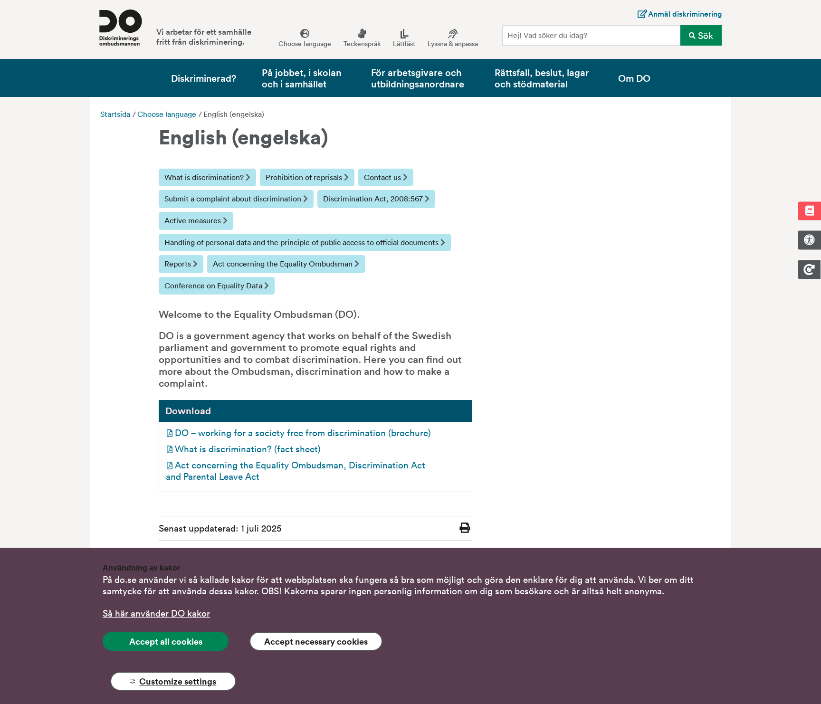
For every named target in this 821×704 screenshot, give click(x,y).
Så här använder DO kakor (156, 612)
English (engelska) (233, 114)
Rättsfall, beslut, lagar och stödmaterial (542, 78)
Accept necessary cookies (316, 641)
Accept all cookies (165, 641)
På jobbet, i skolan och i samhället (301, 78)
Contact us (383, 177)
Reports (178, 263)
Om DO (634, 77)
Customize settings (177, 681)
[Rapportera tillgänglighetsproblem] (809, 240)
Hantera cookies (809, 269)
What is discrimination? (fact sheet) (248, 448)
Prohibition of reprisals (305, 177)
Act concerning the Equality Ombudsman (283, 263)
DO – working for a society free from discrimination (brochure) (303, 432)
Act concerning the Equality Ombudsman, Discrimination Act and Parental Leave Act (297, 470)
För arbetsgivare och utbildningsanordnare (417, 78)
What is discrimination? (205, 177)
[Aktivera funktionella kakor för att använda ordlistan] (809, 210)
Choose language (166, 114)
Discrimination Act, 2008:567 (374, 198)
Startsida (115, 114)
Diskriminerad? (203, 77)
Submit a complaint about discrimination (233, 198)
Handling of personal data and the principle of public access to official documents (302, 242)
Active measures (193, 220)
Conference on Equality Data (214, 285)
